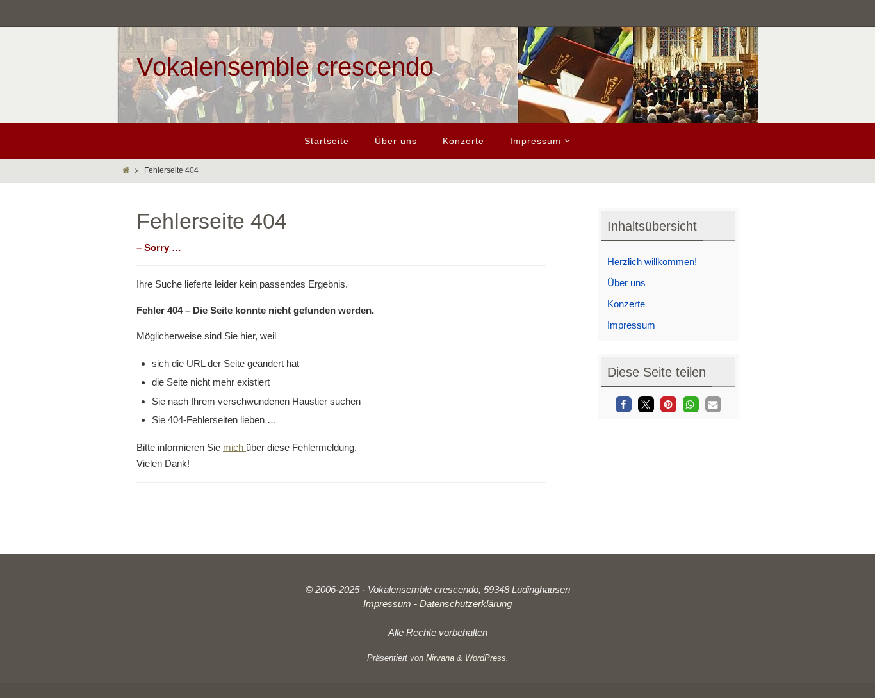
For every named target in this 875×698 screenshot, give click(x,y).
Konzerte (626, 303)
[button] (624, 404)
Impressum (631, 325)
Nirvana (440, 658)
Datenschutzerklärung (466, 603)
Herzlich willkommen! (652, 261)
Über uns (626, 282)
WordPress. (487, 658)
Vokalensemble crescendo (285, 67)
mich (234, 447)
